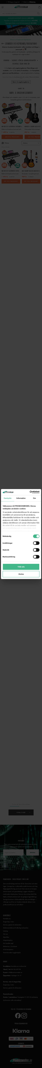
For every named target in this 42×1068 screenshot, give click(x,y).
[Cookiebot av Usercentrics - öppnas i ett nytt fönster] (29, 492)
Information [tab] (21, 498)
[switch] (36, 543)
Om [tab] (34, 498)
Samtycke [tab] (7, 498)
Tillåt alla (21, 567)
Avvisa (21, 574)
